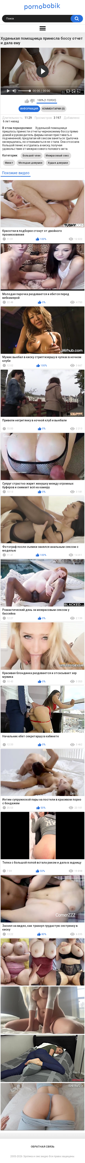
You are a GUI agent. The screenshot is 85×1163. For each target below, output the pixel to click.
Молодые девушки (30, 162)
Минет (9, 162)
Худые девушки (58, 162)
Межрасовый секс (57, 155)
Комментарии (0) (53, 108)
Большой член (32, 155)
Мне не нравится (32, 101)
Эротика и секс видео (35, 1156)
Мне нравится (27, 101)
